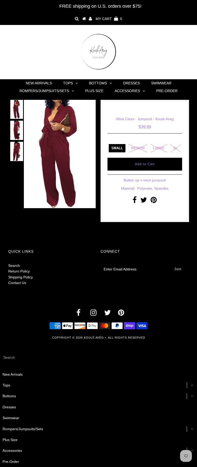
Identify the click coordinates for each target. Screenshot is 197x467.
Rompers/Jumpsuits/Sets (44, 91)
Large (158, 148)
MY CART (109, 19)
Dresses (131, 83)
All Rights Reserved (126, 337)
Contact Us (17, 283)
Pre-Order (167, 91)
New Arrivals (39, 83)
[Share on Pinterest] (154, 201)
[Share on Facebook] (135, 201)
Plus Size (94, 91)
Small (117, 148)
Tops (68, 83)
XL (175, 148)
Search (14, 265)
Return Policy (19, 271)
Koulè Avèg (94, 337)
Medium (138, 148)
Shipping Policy (20, 277)
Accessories (127, 91)
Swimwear (161, 83)
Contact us (143, 212)
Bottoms (98, 83)
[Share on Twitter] (143, 201)
